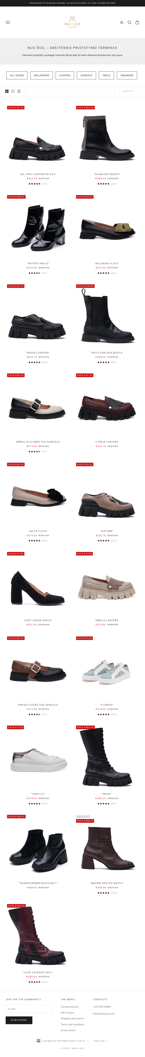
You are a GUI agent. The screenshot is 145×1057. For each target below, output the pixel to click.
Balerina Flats (106, 263)
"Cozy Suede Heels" (38, 620)
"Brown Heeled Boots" (107, 883)
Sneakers (127, 75)
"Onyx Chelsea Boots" (107, 352)
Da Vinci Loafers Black (38, 174)
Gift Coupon (67, 1012)
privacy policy (68, 1030)
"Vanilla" (38, 794)
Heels (106, 75)
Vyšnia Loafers (106, 441)
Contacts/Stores (70, 1006)
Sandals (86, 75)
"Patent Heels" (38, 263)
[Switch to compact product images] (19, 91)
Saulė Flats (38, 531)
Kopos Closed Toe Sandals (38, 704)
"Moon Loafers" (38, 352)
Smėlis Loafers (106, 620)
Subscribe (19, 1020)
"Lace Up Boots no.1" (38, 972)
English (99, 1041)
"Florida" (107, 704)
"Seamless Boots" (107, 174)
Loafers (64, 75)
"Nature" (107, 531)
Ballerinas (41, 75)
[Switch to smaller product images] (12, 91)
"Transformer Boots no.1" (38, 883)
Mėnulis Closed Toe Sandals (38, 441)
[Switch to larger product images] (6, 91)
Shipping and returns (72, 1018)
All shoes (17, 75)
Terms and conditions (72, 1024)
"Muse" (107, 794)
